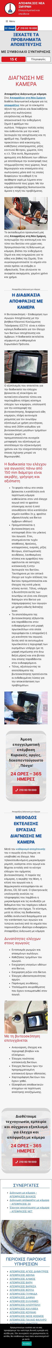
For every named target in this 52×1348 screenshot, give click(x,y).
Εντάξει (26, 1343)
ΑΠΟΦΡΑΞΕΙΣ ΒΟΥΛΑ (22, 1290)
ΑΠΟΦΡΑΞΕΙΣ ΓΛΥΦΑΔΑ (23, 1293)
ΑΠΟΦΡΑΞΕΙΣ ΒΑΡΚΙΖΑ (23, 1286)
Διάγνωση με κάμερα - (23, 1192)
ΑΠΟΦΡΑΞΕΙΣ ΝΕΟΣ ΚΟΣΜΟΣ (27, 1316)
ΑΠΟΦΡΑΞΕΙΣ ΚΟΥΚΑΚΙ (23, 1312)
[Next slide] (45, 213)
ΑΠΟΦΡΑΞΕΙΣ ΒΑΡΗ (21, 1282)
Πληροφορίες (38, 59)
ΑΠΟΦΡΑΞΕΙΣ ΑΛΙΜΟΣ (22, 1278)
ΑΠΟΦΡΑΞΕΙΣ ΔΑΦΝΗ (22, 1297)
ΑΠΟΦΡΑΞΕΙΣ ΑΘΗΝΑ (22, 1275)
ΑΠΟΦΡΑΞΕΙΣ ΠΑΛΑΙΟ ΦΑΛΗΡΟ (28, 1319)
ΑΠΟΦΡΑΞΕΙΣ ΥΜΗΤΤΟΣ (24, 1323)
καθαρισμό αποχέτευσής (30, 849)
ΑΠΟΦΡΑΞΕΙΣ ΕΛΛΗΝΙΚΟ (24, 1301)
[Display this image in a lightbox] (26, 213)
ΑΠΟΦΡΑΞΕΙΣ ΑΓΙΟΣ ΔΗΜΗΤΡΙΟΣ (29, 1271)
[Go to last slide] (6, 213)
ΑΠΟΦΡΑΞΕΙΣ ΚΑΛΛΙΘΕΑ (24, 1308)
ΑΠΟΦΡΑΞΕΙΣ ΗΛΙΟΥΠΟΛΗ (25, 1304)
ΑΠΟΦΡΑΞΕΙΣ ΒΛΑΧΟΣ (23, 1196)
